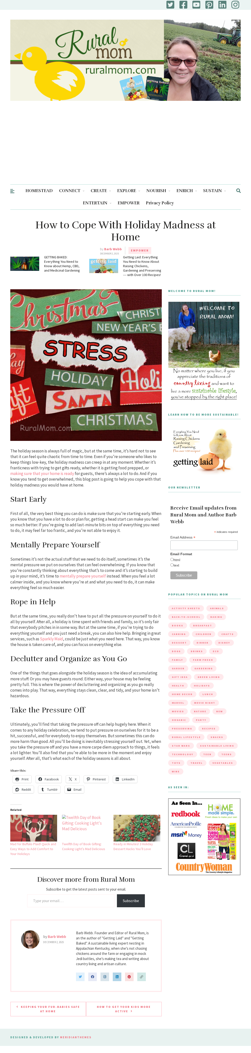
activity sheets (186, 608)
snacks (217, 737)
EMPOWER (128, 203)
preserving (182, 728)
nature (200, 711)
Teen (207, 754)
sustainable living (217, 745)
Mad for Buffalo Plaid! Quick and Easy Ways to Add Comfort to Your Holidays (33, 849)
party (201, 720)
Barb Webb (113, 249)
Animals (217, 608)
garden (178, 668)
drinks (197, 651)
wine (176, 771)
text (176, 565)
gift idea (180, 677)
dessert (179, 642)
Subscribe (131, 900)
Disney (224, 642)
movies (178, 711)
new (219, 711)
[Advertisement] (125, 147)
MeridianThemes (75, 1037)
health (178, 685)
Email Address (182, 537)
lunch (207, 694)
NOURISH (156, 190)
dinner (203, 642)
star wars (181, 745)
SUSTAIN (212, 190)
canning (179, 634)
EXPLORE (126, 190)
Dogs (176, 651)
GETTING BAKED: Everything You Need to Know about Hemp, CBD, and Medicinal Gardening (62, 264)
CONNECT (69, 190)
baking (216, 617)
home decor (182, 694)
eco (216, 651)
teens (226, 754)
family (177, 659)
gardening (203, 668)
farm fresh (203, 659)
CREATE (99, 190)
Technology (182, 754)
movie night (204, 702)
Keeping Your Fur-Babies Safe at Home (50, 1009)
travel (196, 762)
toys (176, 762)
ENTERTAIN (95, 203)
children (204, 634)
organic (179, 720)
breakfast (202, 625)
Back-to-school (186, 617)
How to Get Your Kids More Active (124, 1009)
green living (209, 677)
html (177, 560)
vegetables (223, 762)
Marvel (178, 702)
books (177, 625)
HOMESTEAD (39, 190)
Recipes (209, 728)
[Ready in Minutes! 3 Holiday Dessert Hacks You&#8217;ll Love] (136, 828)
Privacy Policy (160, 203)
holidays (202, 685)
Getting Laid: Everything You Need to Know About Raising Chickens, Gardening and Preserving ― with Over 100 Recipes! (142, 266)
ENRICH (184, 190)
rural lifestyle (186, 737)
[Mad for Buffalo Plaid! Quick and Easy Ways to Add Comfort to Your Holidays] (33, 828)
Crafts (227, 634)
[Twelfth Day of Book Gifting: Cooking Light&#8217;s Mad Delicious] (85, 828)
